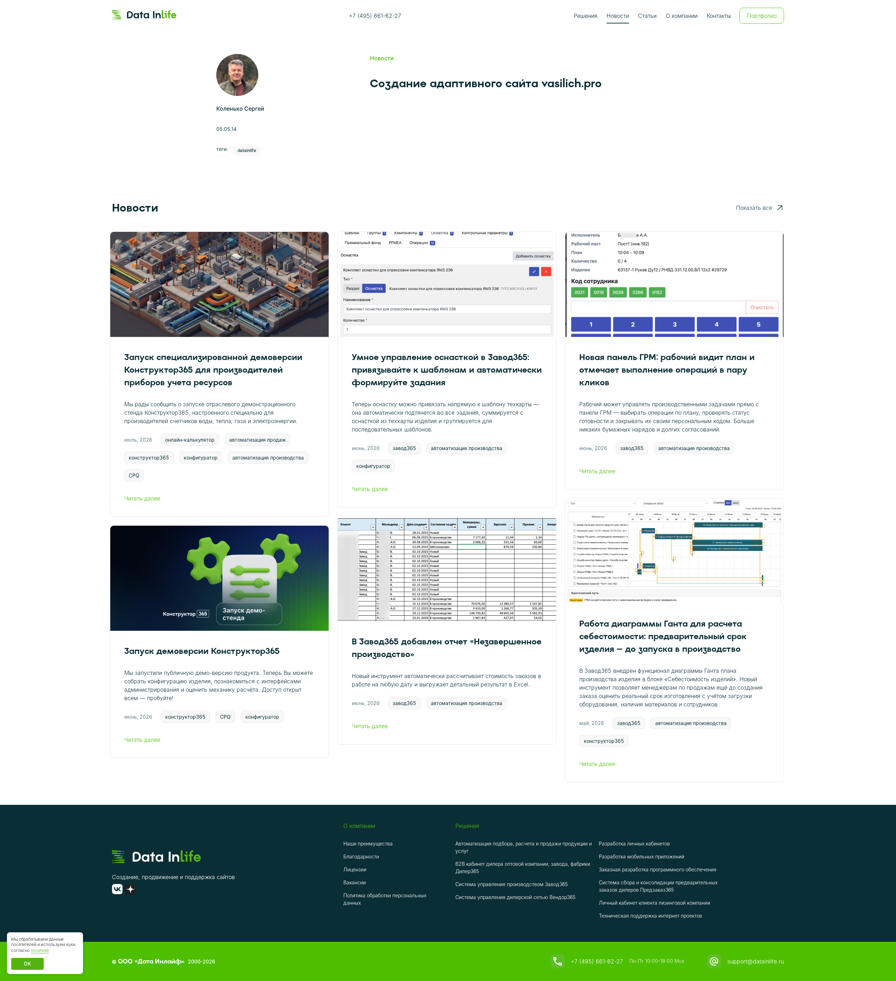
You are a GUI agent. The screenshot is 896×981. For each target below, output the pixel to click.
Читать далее (142, 498)
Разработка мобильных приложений (641, 856)
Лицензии (354, 869)
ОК (27, 964)
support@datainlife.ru (755, 961)
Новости (618, 15)
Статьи (647, 15)
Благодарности (361, 856)
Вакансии (354, 882)
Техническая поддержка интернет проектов (650, 916)
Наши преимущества (368, 844)
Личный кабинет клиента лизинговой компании (654, 903)
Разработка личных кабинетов (634, 844)
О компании (682, 15)
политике (40, 950)
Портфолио (762, 15)
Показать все (754, 207)
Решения (585, 15)
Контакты (719, 15)
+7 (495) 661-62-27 (375, 15)
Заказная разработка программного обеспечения (657, 869)
